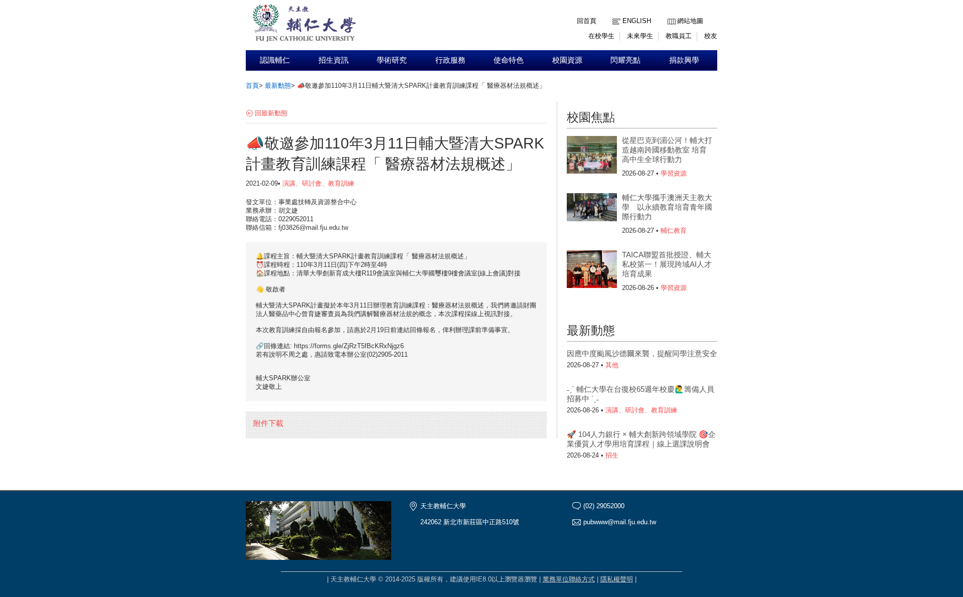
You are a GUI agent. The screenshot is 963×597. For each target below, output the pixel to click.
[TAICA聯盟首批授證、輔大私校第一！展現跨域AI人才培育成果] (592, 270)
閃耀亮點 (625, 60)
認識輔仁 (275, 60)
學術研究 (392, 60)
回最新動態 (271, 113)
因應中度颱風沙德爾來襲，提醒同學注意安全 (642, 353)
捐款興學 (684, 60)
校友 (710, 36)
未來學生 (640, 36)
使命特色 (509, 60)
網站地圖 (690, 21)
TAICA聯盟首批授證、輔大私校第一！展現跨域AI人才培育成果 (667, 264)
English (636, 21)
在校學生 (601, 36)
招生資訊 (333, 60)
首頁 (252, 85)
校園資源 (567, 60)
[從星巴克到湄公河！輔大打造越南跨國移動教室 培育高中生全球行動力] (592, 156)
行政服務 (450, 60)
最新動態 (278, 85)
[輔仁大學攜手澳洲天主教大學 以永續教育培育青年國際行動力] (592, 213)
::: (670, 13)
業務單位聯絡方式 (569, 579)
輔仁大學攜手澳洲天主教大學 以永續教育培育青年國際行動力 (667, 207)
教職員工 (679, 36)
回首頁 (586, 21)
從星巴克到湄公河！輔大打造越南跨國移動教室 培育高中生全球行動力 (667, 150)
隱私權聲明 (616, 579)
